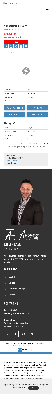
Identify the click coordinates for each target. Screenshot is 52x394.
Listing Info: (10, 123)
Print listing (37, 114)
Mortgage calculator (14, 114)
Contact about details (14, 107)
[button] (7, 334)
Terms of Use (22, 388)
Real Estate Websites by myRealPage (26, 346)
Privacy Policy (40, 343)
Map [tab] (12, 52)
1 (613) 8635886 (11, 161)
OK (33, 388)
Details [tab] (6, 52)
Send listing (37, 107)
